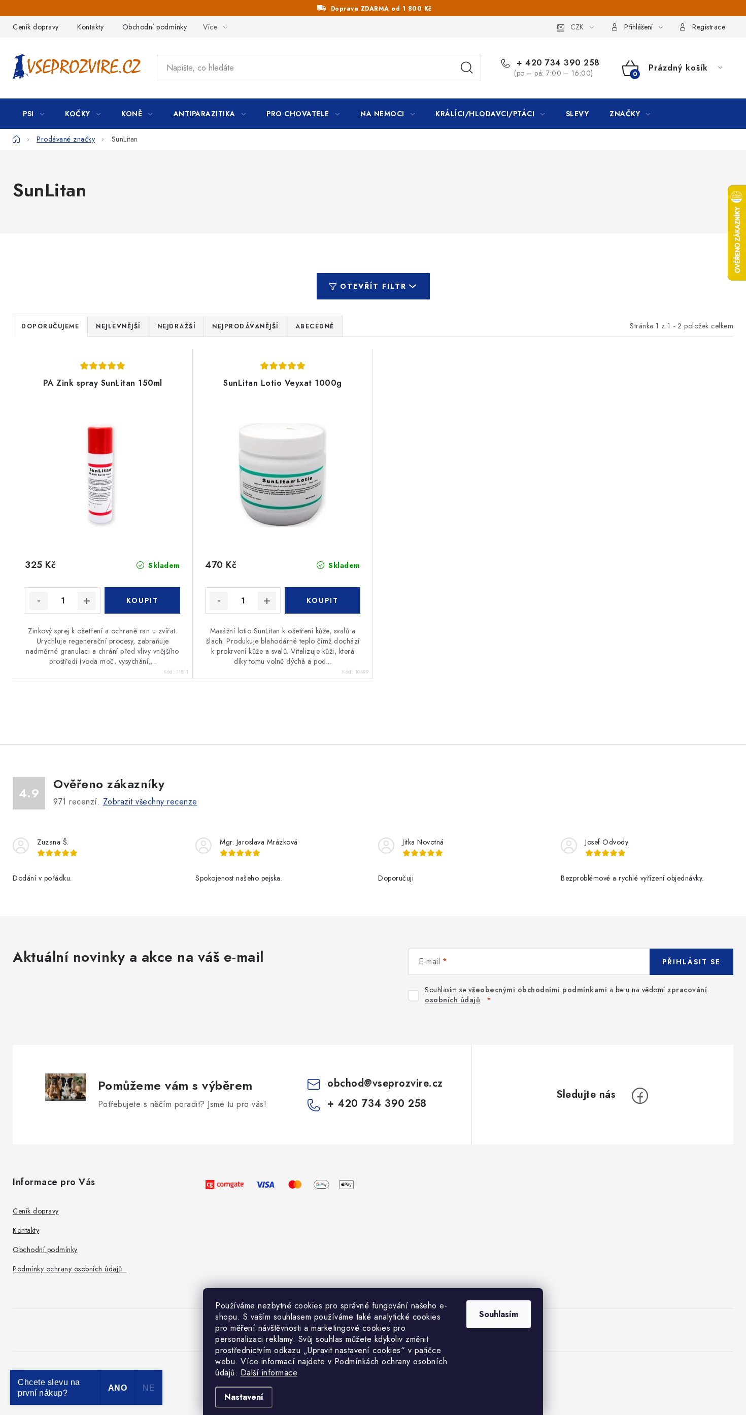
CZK (577, 27)
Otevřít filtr (373, 286)
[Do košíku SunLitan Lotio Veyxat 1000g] (322, 600)
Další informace (269, 1372)
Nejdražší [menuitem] (176, 326)
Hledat (467, 68)
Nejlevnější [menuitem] (118, 326)
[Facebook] (640, 1096)
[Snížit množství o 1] (38, 601)
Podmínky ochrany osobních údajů (70, 1269)
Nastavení (243, 1397)
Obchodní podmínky (154, 27)
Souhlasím (498, 1314)
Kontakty (90, 27)
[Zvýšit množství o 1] (87, 601)
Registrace (708, 27)
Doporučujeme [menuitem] (50, 326)
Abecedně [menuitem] (314, 326)
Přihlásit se (691, 962)
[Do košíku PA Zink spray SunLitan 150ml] (142, 600)
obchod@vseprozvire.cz (385, 1083)
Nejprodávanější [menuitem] (245, 326)
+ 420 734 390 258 (557, 63)
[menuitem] (33, 113)
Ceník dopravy (36, 27)
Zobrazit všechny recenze (150, 801)
